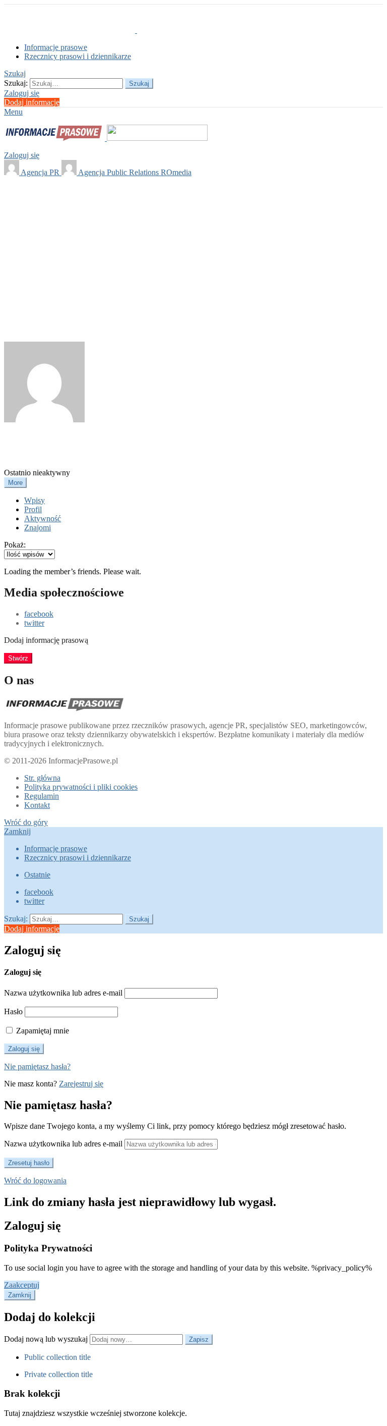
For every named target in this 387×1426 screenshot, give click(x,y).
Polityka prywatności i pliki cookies (81, 787)
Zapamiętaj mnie (41, 1030)
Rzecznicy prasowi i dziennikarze (77, 56)
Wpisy (34, 500)
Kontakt (37, 805)
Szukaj (139, 83)
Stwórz (18, 658)
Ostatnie (37, 874)
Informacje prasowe (55, 47)
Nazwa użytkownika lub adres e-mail (63, 993)
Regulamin (41, 796)
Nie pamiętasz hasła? (37, 1066)
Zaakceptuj (21, 1285)
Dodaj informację (31, 102)
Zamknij (17, 831)
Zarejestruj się (81, 1083)
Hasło (13, 1011)
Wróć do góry (26, 822)
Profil (33, 509)
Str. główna (42, 778)
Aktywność (42, 518)
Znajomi (37, 527)
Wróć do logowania (35, 1180)
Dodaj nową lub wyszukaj (47, 1339)
